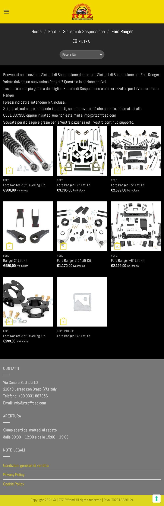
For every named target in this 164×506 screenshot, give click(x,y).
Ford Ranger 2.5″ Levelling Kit (24, 185)
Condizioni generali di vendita (26, 465)
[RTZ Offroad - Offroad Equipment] (82, 11)
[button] (6, 11)
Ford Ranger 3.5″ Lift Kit (74, 260)
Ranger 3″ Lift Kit (15, 260)
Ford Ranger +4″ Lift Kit (74, 185)
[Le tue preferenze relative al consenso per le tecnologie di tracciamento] (156, 498)
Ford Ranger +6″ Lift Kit (128, 260)
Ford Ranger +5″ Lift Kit (128, 185)
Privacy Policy (13, 474)
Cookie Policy (13, 484)
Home (36, 31)
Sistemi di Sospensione (84, 31)
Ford (52, 31)
